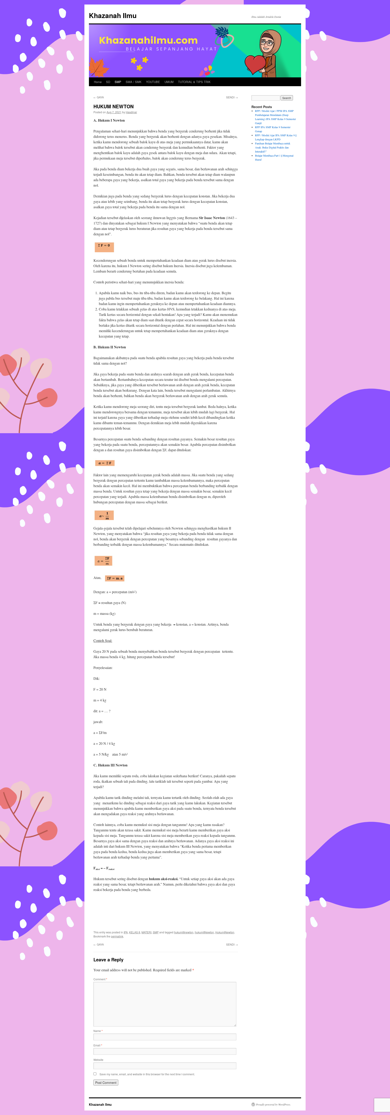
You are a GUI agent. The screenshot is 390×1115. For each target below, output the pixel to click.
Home (98, 82)
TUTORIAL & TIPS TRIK (194, 82)
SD (108, 82)
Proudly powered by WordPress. (273, 1104)
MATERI (146, 932)
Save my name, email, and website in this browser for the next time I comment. (147, 1074)
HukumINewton (224, 932)
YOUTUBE (153, 82)
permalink (117, 936)
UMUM (169, 82)
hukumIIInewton (183, 932)
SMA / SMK (134, 82)
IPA (126, 932)
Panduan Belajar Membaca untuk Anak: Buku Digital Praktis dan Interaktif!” (272, 147)
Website (98, 1060)
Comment (100, 979)
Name (98, 1031)
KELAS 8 (134, 932)
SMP (118, 82)
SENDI (232, 97)
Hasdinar (131, 112)
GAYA (98, 97)
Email (97, 1045)
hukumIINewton (204, 932)
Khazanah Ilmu (113, 15)
